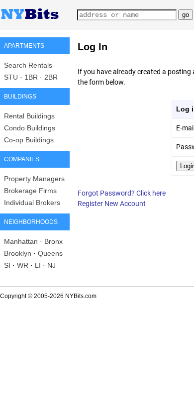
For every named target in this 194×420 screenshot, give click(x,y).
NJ (51, 265)
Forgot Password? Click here (122, 193)
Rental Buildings (29, 116)
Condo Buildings (29, 128)
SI (7, 265)
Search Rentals (28, 65)
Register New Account (112, 204)
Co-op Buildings (29, 140)
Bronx (53, 241)
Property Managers (34, 179)
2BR (51, 77)
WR (22, 265)
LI (38, 265)
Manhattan (21, 241)
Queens (50, 253)
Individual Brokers (32, 203)
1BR (31, 77)
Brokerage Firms (30, 191)
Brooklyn (17, 253)
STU (11, 77)
